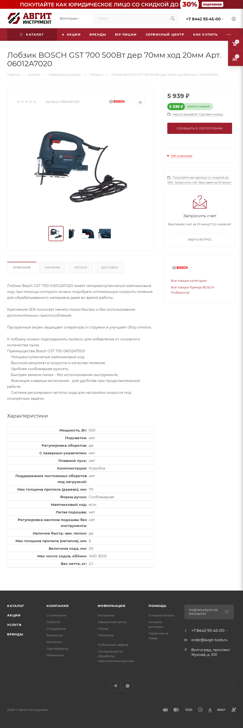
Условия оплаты (161, 615)
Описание (22, 267)
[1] (18, 102)
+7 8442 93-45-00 (203, 19)
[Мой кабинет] (234, 19)
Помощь (157, 606)
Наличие (52, 267)
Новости (53, 622)
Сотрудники (56, 628)
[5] (34, 102)
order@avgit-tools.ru (209, 640)
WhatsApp (127, 686)
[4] (30, 102)
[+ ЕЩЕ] (229, 34)
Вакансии (55, 635)
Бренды (15, 634)
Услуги (14, 625)
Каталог (15, 606)
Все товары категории (189, 280)
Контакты (54, 642)
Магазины (106, 615)
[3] (26, 102)
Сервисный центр (112, 622)
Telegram (115, 686)
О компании (56, 615)
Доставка (109, 267)
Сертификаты (57, 648)
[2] (22, 102)
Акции (14, 615)
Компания (58, 606)
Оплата (81, 267)
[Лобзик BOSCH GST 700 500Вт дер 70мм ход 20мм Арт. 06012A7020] (80, 166)
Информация (112, 606)
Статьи (103, 628)
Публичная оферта (113, 645)
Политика (106, 635)
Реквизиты (55, 655)
